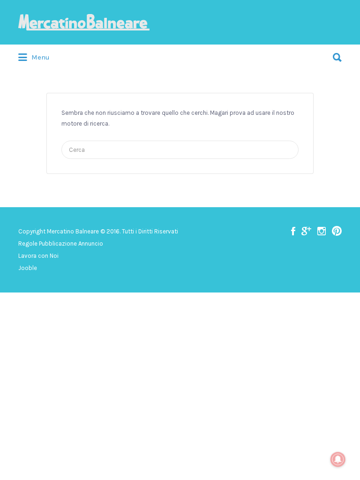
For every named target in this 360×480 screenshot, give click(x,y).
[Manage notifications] (337, 459)
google (306, 231)
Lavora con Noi (38, 255)
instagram (321, 231)
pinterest (337, 231)
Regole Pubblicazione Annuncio (60, 243)
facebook (293, 231)
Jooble (27, 267)
